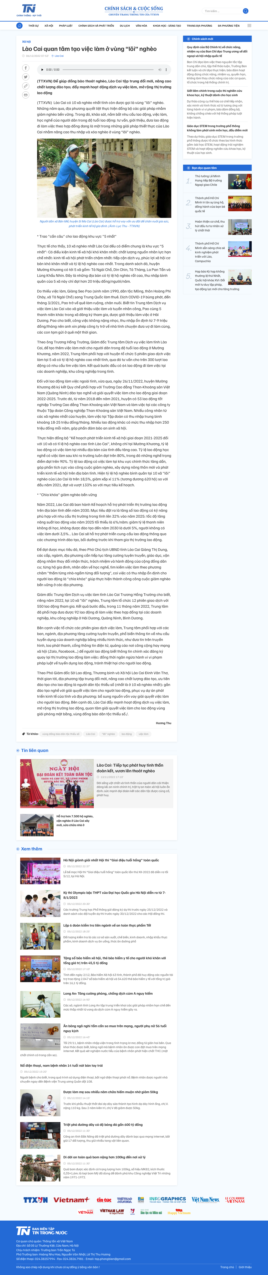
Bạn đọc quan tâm (204, 168)
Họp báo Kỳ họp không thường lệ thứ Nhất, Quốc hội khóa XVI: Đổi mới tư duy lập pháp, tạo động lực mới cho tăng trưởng (217, 280)
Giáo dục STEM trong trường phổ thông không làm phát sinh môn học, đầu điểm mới (217, 128)
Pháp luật (66, 25)
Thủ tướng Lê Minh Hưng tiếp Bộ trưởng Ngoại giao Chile (208, 180)
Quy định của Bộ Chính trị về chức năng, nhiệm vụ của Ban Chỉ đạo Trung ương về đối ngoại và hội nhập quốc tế (217, 51)
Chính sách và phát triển (96, 25)
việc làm (143, 733)
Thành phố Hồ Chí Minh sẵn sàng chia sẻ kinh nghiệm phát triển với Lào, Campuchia (210, 252)
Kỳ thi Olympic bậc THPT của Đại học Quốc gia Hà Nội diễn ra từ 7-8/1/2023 (114, 895)
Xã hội (49, 25)
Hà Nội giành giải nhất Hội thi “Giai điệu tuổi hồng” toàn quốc (111, 860)
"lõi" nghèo (108, 733)
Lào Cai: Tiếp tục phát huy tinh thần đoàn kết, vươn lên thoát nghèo (130, 767)
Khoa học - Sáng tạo (167, 25)
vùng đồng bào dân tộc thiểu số (60, 733)
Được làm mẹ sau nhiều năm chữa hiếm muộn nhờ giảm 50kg (110, 1092)
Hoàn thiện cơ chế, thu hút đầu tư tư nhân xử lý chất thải (210, 225)
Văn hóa (141, 25)
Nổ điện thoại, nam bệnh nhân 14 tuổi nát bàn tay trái (61, 1065)
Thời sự (33, 25)
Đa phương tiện (229, 25)
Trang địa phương (199, 25)
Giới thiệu (245, 1267)
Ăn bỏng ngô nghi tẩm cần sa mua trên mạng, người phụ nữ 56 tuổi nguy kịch (115, 1028)
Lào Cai (59, 55)
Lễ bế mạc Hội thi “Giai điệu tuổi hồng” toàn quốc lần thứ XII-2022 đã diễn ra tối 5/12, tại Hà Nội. (115, 874)
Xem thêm (31, 848)
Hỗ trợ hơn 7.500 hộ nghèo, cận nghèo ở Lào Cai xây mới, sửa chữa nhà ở (75, 820)
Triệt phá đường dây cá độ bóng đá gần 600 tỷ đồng (103, 1124)
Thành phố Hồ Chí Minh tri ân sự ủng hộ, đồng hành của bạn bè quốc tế (210, 204)
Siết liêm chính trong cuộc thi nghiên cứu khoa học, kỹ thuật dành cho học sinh (214, 93)
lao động (127, 733)
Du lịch (125, 25)
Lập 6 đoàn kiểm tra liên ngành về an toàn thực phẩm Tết (107, 925)
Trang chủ (227, 1267)
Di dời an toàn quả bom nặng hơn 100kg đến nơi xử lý (104, 1157)
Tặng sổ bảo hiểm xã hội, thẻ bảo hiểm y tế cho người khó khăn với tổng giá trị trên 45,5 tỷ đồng (114, 960)
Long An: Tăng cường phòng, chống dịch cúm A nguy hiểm (108, 993)
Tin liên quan (34, 750)
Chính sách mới (202, 39)
